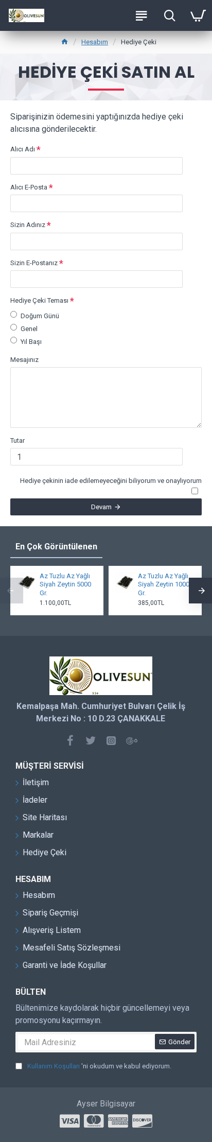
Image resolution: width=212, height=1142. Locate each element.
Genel (29, 329)
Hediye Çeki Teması (39, 300)
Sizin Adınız (27, 225)
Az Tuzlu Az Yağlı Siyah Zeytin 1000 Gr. (163, 584)
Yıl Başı (31, 341)
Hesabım (94, 42)
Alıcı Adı (22, 149)
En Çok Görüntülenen (56, 546)
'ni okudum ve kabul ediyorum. (99, 1066)
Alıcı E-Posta (28, 187)
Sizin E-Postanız (34, 263)
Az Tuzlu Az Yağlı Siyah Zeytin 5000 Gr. (65, 584)
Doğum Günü (40, 316)
